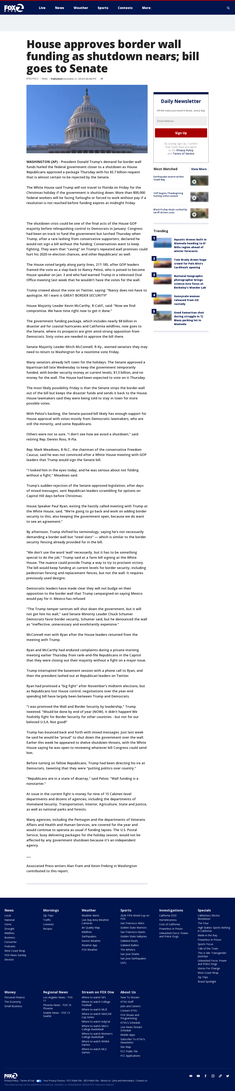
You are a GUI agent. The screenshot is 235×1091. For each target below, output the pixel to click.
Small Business (13, 1006)
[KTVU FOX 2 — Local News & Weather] (16, 7)
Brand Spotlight (207, 981)
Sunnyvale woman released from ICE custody (187, 300)
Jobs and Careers (130, 1006)
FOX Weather (89, 949)
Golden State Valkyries (133, 936)
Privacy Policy (185, 150)
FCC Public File (129, 1051)
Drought (9, 928)
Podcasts (9, 946)
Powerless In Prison (171, 928)
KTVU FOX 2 (32, 78)
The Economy (12, 1001)
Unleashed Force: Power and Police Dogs (173, 934)
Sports (125, 910)
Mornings (51, 910)
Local (7, 915)
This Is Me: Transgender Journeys (212, 954)
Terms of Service (183, 153)
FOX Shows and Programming (129, 1016)
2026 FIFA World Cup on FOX (134, 917)
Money (10, 992)
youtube (198, 1076)
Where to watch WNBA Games (95, 1043)
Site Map (125, 1047)
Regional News (55, 992)
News (45, 78)
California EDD (168, 915)
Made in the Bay (207, 935)
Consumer (10, 942)
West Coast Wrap (14, 950)
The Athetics (127, 949)
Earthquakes (89, 936)
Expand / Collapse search (228, 8)
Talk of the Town (208, 948)
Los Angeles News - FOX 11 (58, 999)
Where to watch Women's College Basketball (97, 1035)
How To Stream (129, 997)
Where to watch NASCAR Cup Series (96, 1015)
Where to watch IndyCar (96, 1021)
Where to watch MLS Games (94, 1050)
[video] (199, 180)
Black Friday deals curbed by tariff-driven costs (170, 211)
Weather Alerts (90, 915)
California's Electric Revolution (209, 917)
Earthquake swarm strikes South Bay (168, 178)
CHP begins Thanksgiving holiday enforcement (168, 194)
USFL (123, 963)
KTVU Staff (126, 1001)
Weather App (89, 945)
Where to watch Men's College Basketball (95, 1027)
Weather (89, 910)
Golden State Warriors (133, 927)
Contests (48, 924)
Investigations (171, 910)
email (191, 1076)
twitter (228, 1076)
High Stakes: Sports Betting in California (214, 929)
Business (9, 937)
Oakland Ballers (129, 945)
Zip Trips (48, 915)
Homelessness (168, 920)
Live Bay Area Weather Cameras (95, 921)
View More (199, 169)
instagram (213, 1076)
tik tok (220, 1076)
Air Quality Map (91, 927)
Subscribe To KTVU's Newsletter (132, 1040)
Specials (204, 910)
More (146, 8)
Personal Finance (14, 997)
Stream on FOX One (98, 992)
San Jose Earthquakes (133, 958)
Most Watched (165, 169)
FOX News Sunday (15, 955)
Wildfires (9, 933)
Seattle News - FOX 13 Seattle (56, 1014)
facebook (206, 1076)
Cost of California (169, 924)
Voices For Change (209, 968)
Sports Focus (205, 944)
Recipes (47, 928)
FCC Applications (130, 1055)
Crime (7, 924)
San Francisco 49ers (132, 923)
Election (9, 959)
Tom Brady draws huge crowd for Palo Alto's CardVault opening (190, 263)
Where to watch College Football (96, 1003)
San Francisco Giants (132, 932)
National (9, 920)
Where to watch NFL (94, 997)
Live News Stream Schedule (131, 1028)
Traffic (47, 920)
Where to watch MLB (94, 1009)
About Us (128, 992)
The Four (203, 923)
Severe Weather (91, 941)
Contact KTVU (128, 1010)
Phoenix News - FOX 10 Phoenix (57, 1006)
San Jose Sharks (129, 954)
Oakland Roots (129, 941)
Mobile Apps (127, 1034)
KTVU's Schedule (130, 1022)
